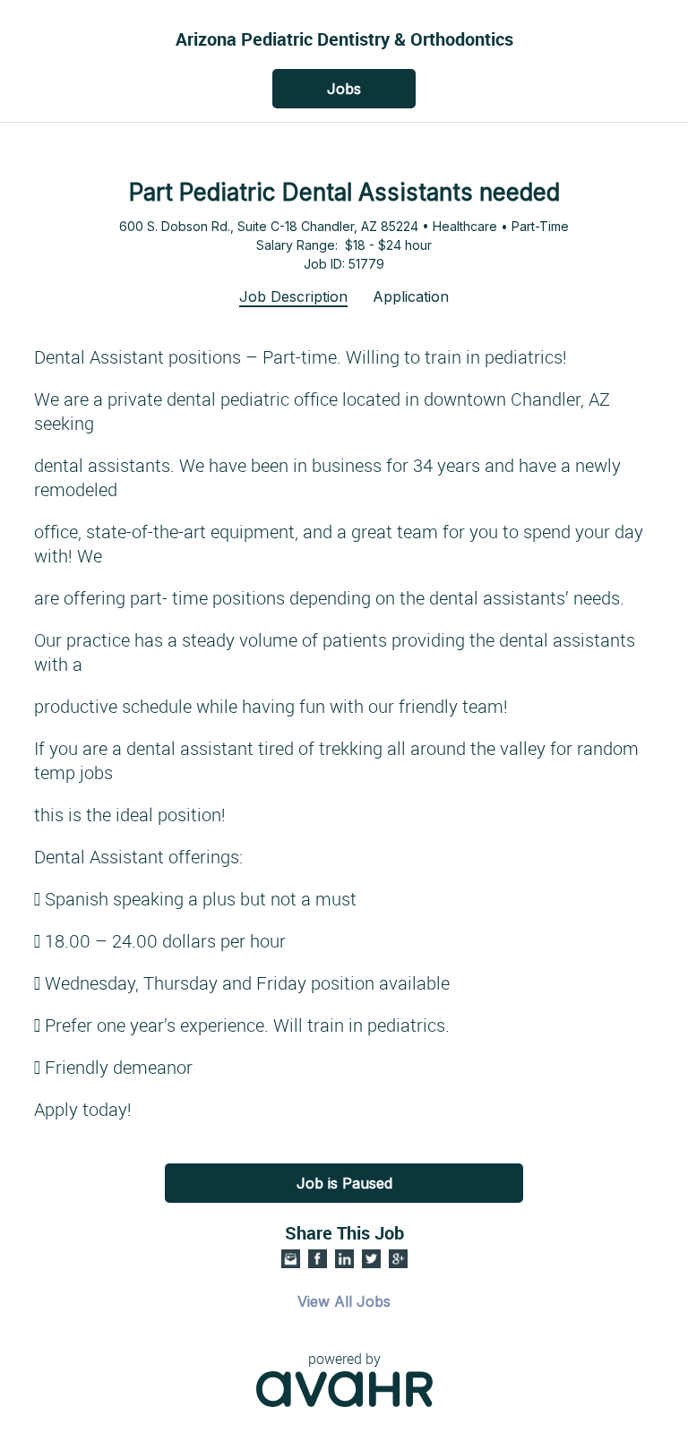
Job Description (293, 296)
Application (411, 296)
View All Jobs (344, 1301)
